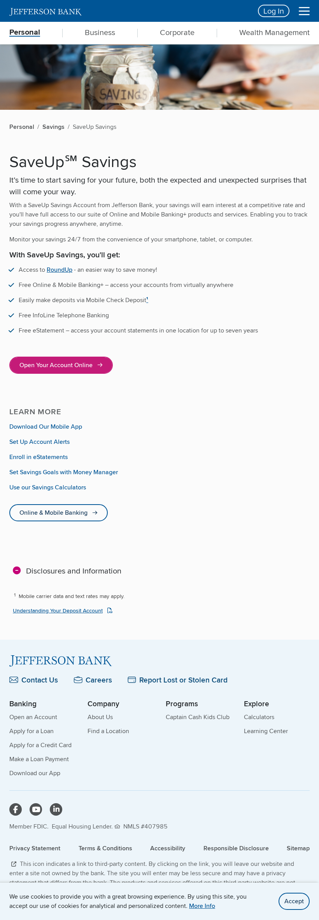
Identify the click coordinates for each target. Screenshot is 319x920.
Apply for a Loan (31, 731)
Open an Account (33, 716)
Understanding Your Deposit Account (58, 610)
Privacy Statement (34, 848)
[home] (129, 11)
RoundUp (59, 269)
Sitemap (298, 848)
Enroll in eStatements (38, 456)
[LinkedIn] (56, 809)
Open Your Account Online (56, 365)
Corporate (177, 32)
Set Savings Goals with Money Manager (63, 472)
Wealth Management (274, 32)
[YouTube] (36, 809)
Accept (294, 901)
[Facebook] (15, 809)
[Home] (159, 661)
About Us (100, 716)
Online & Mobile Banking (53, 512)
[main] (159, 410)
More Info (202, 905)
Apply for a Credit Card (40, 745)
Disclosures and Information (73, 570)
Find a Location (108, 731)
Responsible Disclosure (236, 848)
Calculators (259, 716)
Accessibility (167, 848)
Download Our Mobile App (45, 426)
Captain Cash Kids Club (198, 716)
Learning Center (266, 731)
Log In (273, 10)
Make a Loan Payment (39, 759)
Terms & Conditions (105, 848)
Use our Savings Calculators (47, 487)
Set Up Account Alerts (39, 441)
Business (100, 32)
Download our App (34, 773)
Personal (24, 32)
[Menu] (304, 11)
